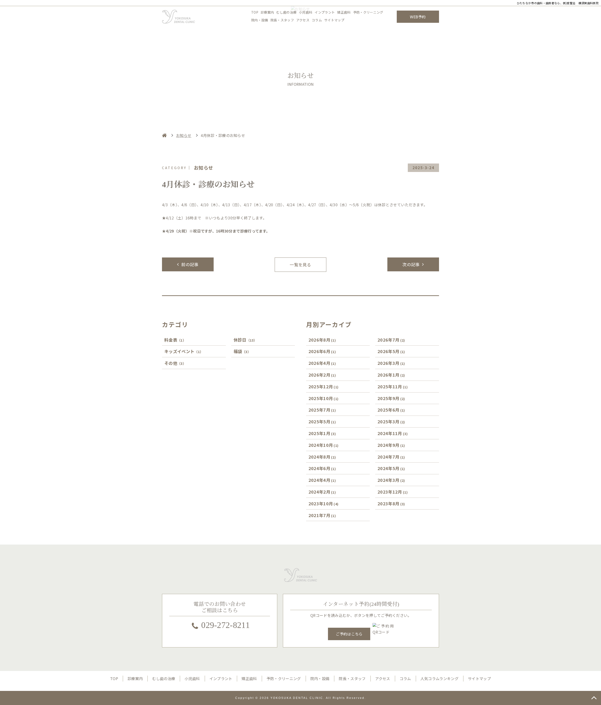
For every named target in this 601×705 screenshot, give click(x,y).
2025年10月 (323, 398)
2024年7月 (391, 457)
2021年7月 (322, 515)
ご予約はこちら (349, 634)
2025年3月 (391, 421)
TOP (254, 12)
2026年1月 (391, 375)
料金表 (175, 340)
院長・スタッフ (282, 20)
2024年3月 (391, 480)
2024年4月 (322, 480)
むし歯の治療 (286, 12)
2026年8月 (322, 340)
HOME (164, 135)
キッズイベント (183, 351)
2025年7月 (322, 410)
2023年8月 (391, 503)
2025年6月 (391, 410)
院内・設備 (259, 20)
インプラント (325, 12)
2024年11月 (393, 433)
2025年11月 (393, 386)
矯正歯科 (344, 12)
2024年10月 (323, 445)
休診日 (245, 340)
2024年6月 (322, 468)
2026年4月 (322, 363)
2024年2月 (322, 492)
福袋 (242, 351)
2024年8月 (322, 457)
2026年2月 (322, 375)
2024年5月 (391, 468)
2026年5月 (391, 351)
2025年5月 (322, 421)
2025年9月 (391, 398)
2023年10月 (323, 503)
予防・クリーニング (368, 12)
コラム (317, 20)
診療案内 (267, 12)
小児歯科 (305, 12)
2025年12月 (323, 386)
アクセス (302, 20)
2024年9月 (391, 445)
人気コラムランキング (439, 678)
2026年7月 (391, 340)
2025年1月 (322, 433)
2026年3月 (391, 363)
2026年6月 (322, 351)
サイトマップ (334, 20)
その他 (175, 363)
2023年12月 (393, 492)
